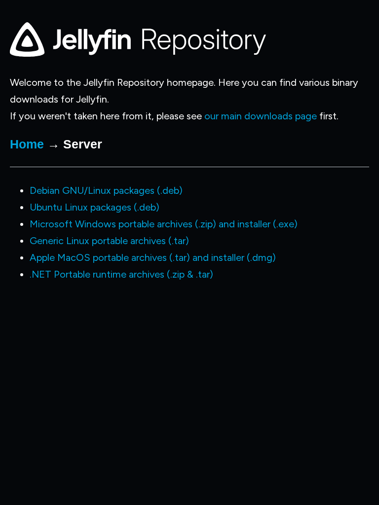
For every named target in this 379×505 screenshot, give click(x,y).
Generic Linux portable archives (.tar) (109, 241)
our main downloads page (260, 116)
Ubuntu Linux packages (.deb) (94, 207)
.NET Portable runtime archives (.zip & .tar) (121, 274)
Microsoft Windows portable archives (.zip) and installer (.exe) (164, 224)
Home (27, 144)
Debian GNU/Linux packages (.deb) (106, 190)
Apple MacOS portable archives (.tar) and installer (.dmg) (153, 257)
